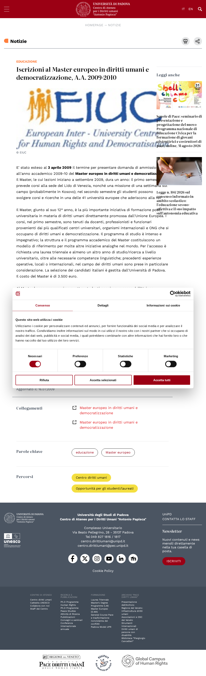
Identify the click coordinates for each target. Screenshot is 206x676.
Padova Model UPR (101, 627)
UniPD (167, 514)
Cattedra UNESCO (39, 602)
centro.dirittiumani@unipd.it (103, 541)
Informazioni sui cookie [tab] (163, 305)
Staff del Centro (39, 609)
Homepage (94, 25)
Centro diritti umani (91, 477)
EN (190, 9)
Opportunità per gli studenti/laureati (105, 488)
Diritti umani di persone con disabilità (130, 632)
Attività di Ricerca (70, 614)
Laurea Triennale (100, 599)
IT (183, 9)
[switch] (80, 364)
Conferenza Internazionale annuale (68, 626)
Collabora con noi (39, 606)
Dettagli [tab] (103, 305)
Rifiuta (44, 380)
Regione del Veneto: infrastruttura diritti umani (132, 611)
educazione (26, 61)
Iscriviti (174, 561)
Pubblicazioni (68, 617)
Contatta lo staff (179, 519)
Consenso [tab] (42, 305)
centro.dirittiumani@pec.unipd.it (103, 546)
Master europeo (118, 452)
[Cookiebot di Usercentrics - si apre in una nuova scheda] (173, 294)
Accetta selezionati (103, 380)
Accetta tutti (161, 380)
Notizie (114, 25)
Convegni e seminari (71, 620)
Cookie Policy (103, 570)
